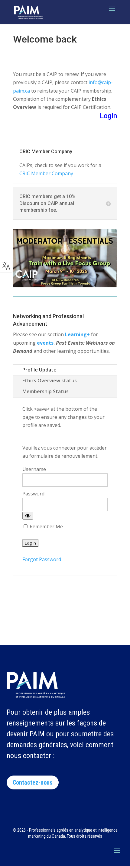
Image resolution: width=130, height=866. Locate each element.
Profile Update (39, 369)
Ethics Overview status (49, 380)
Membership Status (45, 391)
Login (108, 116)
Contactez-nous (33, 782)
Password (33, 493)
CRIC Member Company (46, 173)
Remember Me (45, 526)
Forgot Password (41, 559)
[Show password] (27, 516)
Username (34, 469)
